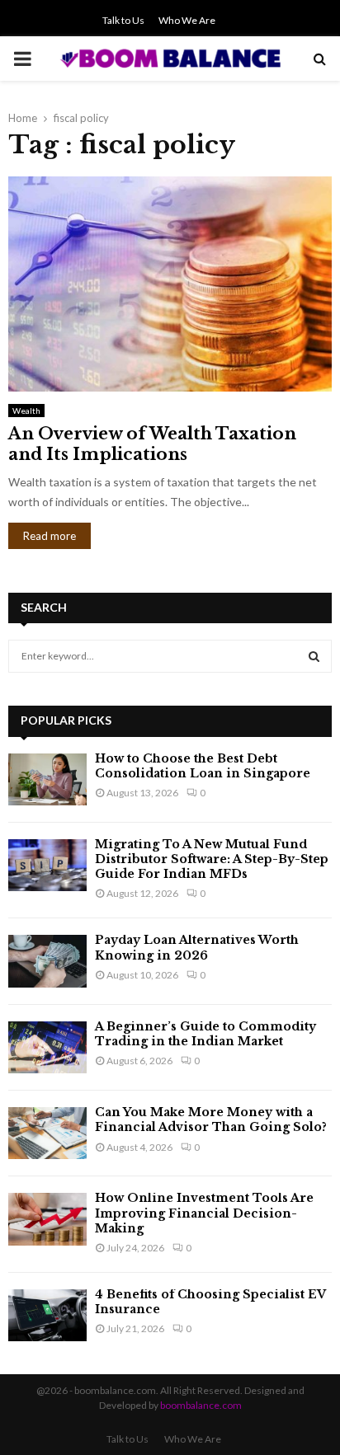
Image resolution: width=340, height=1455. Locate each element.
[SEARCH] (314, 656)
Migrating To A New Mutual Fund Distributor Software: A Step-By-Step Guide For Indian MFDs (211, 859)
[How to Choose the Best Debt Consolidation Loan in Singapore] (47, 779)
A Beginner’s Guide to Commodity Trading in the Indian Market (205, 1034)
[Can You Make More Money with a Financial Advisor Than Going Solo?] (47, 1133)
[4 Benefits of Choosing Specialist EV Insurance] (47, 1315)
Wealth (26, 410)
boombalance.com (201, 1405)
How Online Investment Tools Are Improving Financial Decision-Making (204, 1212)
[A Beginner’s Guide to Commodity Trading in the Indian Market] (47, 1047)
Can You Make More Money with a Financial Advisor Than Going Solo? (211, 1119)
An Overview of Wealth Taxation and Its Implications (152, 444)
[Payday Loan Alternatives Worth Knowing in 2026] (47, 961)
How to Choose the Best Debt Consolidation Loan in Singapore (202, 766)
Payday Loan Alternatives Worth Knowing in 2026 (197, 947)
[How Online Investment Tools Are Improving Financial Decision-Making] (47, 1219)
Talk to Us (123, 20)
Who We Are (186, 20)
